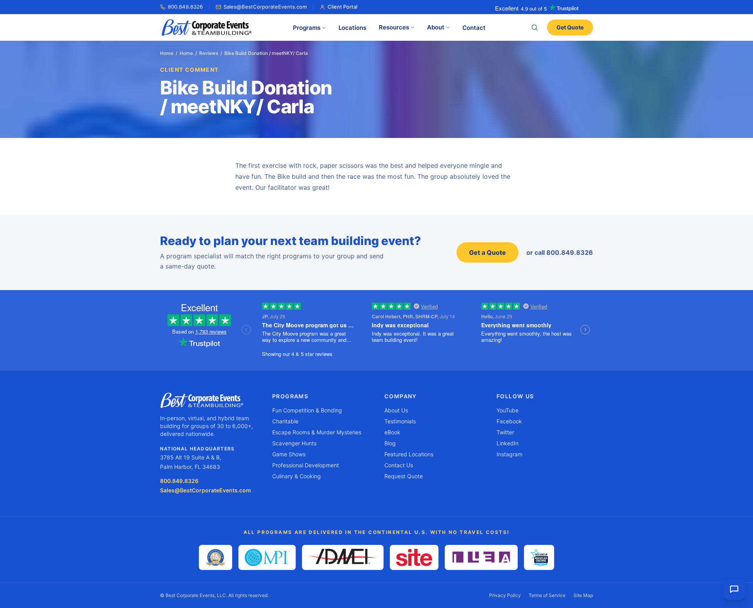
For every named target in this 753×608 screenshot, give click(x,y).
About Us (396, 410)
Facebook (509, 421)
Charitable (285, 421)
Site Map (583, 595)
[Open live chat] (734, 589)
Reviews (208, 53)
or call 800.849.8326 (559, 252)
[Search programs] (534, 27)
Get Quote (570, 27)
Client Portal (342, 7)
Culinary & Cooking (296, 476)
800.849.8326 (185, 7)
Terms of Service (547, 595)
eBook (392, 432)
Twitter (505, 432)
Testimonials (400, 421)
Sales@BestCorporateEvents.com (265, 7)
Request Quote (403, 476)
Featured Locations (408, 454)
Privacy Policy (505, 595)
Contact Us (398, 465)
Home (166, 53)
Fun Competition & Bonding (307, 410)
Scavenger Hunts (294, 443)
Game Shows (289, 454)
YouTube (507, 410)
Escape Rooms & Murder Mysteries (316, 432)
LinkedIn (507, 443)
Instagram (509, 454)
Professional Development (305, 465)
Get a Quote (487, 252)
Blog (390, 443)
